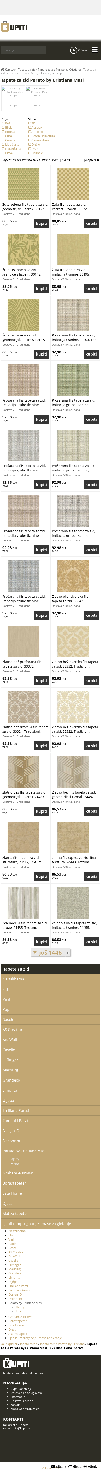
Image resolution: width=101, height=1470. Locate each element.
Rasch (8, 1019)
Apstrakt (37, 127)
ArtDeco (37, 132)
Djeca (7, 1203)
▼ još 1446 (47, 952)
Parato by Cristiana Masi (24, 1151)
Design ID (11, 1130)
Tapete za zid (16, 969)
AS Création (13, 1029)
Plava (9, 153)
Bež (7, 123)
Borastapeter (14, 1183)
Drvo (34, 148)
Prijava (82, 50)
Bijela (8, 127)
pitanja (60, 1466)
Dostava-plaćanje (22, 1401)
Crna (8, 136)
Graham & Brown (18, 1173)
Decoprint (11, 1140)
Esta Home (12, 1193)
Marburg (10, 1070)
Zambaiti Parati (16, 1120)
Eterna (37, 105)
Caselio (9, 1049)
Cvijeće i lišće (40, 140)
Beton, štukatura (43, 136)
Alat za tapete (15, 1213)
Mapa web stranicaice (25, 1409)
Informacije (18, 1397)
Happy (13, 105)
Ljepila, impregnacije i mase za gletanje (37, 1223)
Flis (5, 989)
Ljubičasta (12, 144)
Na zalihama (13, 979)
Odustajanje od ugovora (26, 1393)
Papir (7, 1009)
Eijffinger (10, 1060)
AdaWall (10, 1039)
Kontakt (15, 1405)
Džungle (37, 153)
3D (33, 123)
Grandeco (11, 1080)
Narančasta (13, 148)
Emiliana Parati (16, 1110)
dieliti (76, 1466)
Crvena (10, 140)
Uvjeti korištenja (21, 1389)
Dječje (35, 144)
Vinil (6, 999)
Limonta (10, 1090)
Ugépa (8, 1100)
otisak (92, 1466)
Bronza (10, 132)
